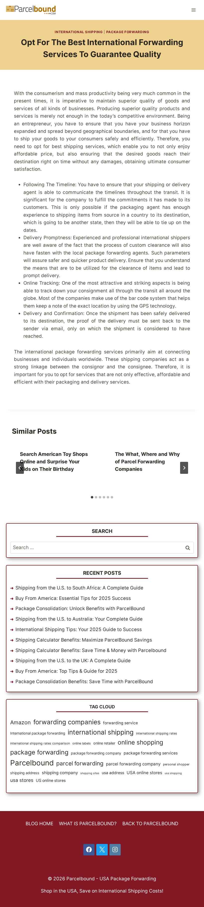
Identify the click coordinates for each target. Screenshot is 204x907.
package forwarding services (151, 753)
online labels (81, 743)
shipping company (60, 772)
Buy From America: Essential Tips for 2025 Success (73, 598)
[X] (102, 849)
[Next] (184, 468)
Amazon (20, 722)
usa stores (21, 780)
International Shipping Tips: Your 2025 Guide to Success (78, 629)
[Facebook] (89, 849)
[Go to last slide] (20, 468)
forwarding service (120, 723)
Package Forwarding (127, 32)
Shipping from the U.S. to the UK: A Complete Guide (73, 660)
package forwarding (39, 752)
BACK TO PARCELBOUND (150, 823)
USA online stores (144, 772)
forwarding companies (67, 722)
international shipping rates (156, 733)
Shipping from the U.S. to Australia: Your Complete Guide (79, 619)
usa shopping (173, 773)
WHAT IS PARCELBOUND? (88, 823)
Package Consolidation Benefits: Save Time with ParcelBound (84, 681)
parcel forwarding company (133, 763)
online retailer (104, 743)
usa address (113, 772)
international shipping (101, 732)
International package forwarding (37, 733)
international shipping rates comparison (40, 743)
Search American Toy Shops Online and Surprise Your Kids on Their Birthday (54, 461)
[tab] (92, 497)
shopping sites (89, 773)
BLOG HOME (39, 823)
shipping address (24, 773)
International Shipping (79, 32)
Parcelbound (32, 762)
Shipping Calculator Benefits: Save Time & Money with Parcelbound (90, 650)
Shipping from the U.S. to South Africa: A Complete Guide (79, 588)
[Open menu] (193, 10)
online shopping (140, 742)
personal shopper (176, 764)
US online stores (51, 780)
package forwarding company (96, 753)
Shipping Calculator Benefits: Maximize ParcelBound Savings (83, 640)
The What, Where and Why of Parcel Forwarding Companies (147, 461)
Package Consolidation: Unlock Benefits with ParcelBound (80, 608)
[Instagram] (115, 849)
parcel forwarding (79, 763)
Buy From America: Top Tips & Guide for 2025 (66, 671)
